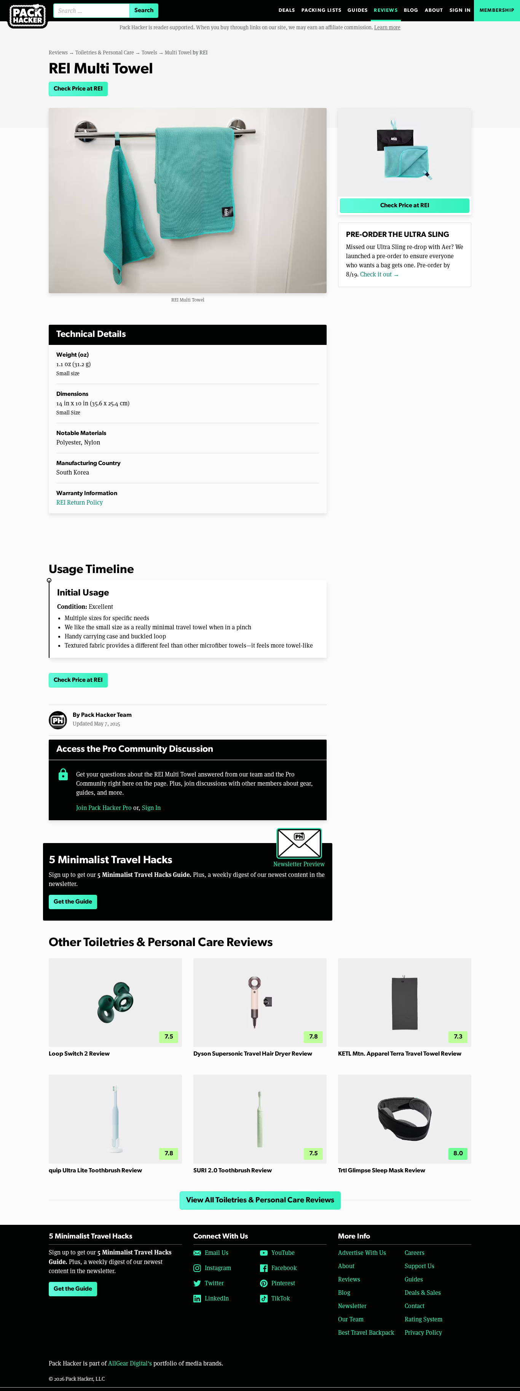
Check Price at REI (78, 89)
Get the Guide (73, 902)
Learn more (387, 27)
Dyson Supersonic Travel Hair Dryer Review (252, 1054)
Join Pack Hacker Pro (104, 808)
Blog (411, 10)
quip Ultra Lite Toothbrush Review (95, 1171)
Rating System (423, 1319)
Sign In (460, 10)
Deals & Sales (423, 1293)
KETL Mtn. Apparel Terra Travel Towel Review (399, 1054)
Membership (497, 10)
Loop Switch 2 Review (79, 1054)
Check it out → (379, 274)
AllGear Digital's (130, 1363)
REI (203, 52)
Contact (414, 1306)
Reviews (385, 10)
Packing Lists (321, 10)
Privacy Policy (423, 1333)
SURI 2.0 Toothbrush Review (232, 1171)
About (434, 10)
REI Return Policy (79, 503)
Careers (414, 1253)
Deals (287, 10)
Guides (358, 10)
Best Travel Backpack (366, 1333)
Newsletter (352, 1306)
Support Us (419, 1266)
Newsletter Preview (299, 864)
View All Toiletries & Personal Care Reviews (260, 1200)
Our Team (351, 1319)
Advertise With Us (362, 1253)
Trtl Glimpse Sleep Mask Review (381, 1171)
